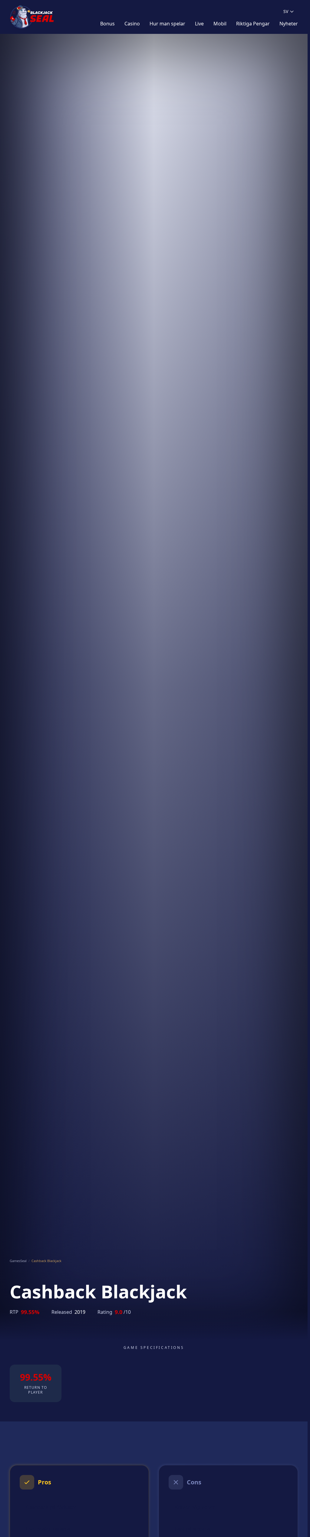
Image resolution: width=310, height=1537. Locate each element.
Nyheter (288, 23)
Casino (132, 23)
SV (285, 11)
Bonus (107, 23)
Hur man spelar (167, 23)
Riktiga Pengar (253, 23)
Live (199, 23)
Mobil (219, 23)
